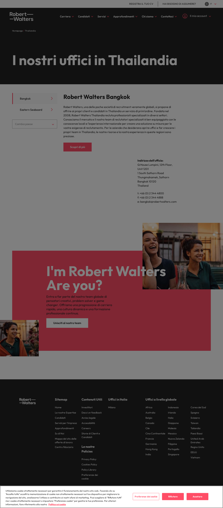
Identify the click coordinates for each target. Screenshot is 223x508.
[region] (111, 497)
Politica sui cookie (57, 504)
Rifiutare (173, 496)
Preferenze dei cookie (146, 496)
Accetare (197, 496)
